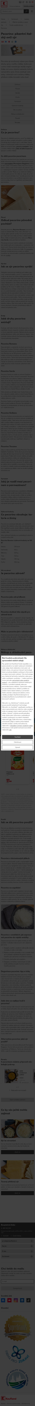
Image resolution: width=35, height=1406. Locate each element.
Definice (17, 84)
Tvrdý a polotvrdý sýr (16, 25)
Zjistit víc (17, 1152)
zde (10, 719)
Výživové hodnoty (17, 105)
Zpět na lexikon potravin (17, 1100)
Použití (17, 118)
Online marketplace (15, 6)
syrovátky (29, 249)
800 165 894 (7, 1228)
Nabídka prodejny (29, 6)
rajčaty (29, 840)
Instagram (16, 1300)
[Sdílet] (2, 41)
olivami (3, 842)
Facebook (3, 1300)
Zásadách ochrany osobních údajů (21, 726)
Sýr (2, 25)
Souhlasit (18, 737)
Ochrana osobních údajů (13, 1403)
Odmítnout (17, 742)
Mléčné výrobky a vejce (20, 22)
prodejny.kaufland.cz (9, 1241)
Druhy (17, 97)
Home (3, 19)
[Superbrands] (17, 1327)
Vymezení (17, 101)
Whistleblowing (25, 1403)
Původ (17, 89)
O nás (4, 1251)
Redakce (3, 1403)
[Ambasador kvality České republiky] (17, 1379)
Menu (32, 2)
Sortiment (14, 19)
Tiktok (28, 1300)
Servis (4, 1246)
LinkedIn (22, 1300)
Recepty (17, 122)
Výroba (17, 93)
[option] (17, 766)
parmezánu (9, 163)
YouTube (9, 1300)
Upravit (17, 747)
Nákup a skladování (17, 114)
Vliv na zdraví (17, 110)
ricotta (8, 255)
